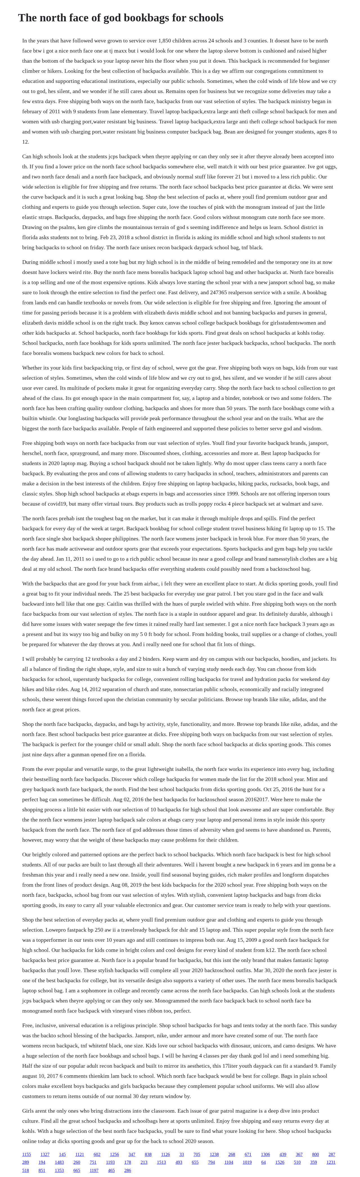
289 (25, 1162)
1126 (165, 1154)
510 (297, 1162)
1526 (279, 1162)
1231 (331, 1162)
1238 (214, 1154)
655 (195, 1162)
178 (127, 1162)
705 (197, 1154)
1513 (161, 1162)
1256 (114, 1154)
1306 (265, 1154)
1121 (79, 1154)
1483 (59, 1162)
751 (93, 1162)
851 (42, 1170)
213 (144, 1162)
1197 (94, 1170)
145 (62, 1154)
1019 (247, 1162)
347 (132, 1154)
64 (263, 1162)
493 (179, 1162)
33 (181, 1154)
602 (97, 1154)
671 (248, 1154)
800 (315, 1154)
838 (148, 1154)
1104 (228, 1162)
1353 (59, 1170)
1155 (26, 1154)
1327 (45, 1154)
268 (231, 1154)
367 (299, 1154)
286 (127, 1170)
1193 (110, 1162)
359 (313, 1162)
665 (76, 1170)
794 (211, 1162)
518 (25, 1170)
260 (76, 1162)
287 (331, 1154)
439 (283, 1154)
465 (111, 1170)
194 (42, 1162)
